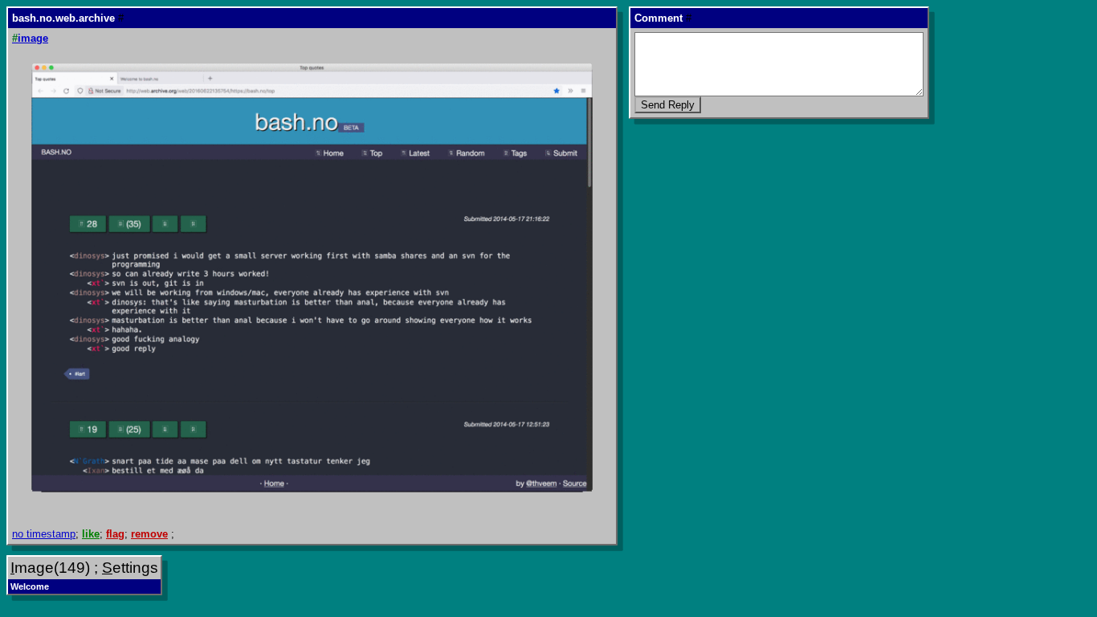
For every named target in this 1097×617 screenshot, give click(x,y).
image (30, 38)
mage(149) (50, 567)
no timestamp (43, 534)
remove (149, 534)
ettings (130, 567)
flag (115, 534)
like (91, 534)
